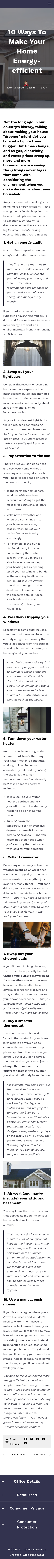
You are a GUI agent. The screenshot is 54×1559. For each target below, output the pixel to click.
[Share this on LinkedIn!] (37, 1439)
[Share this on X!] (31, 1439)
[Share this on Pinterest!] (43, 1439)
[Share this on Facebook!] (25, 1439)
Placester (37, 1554)
